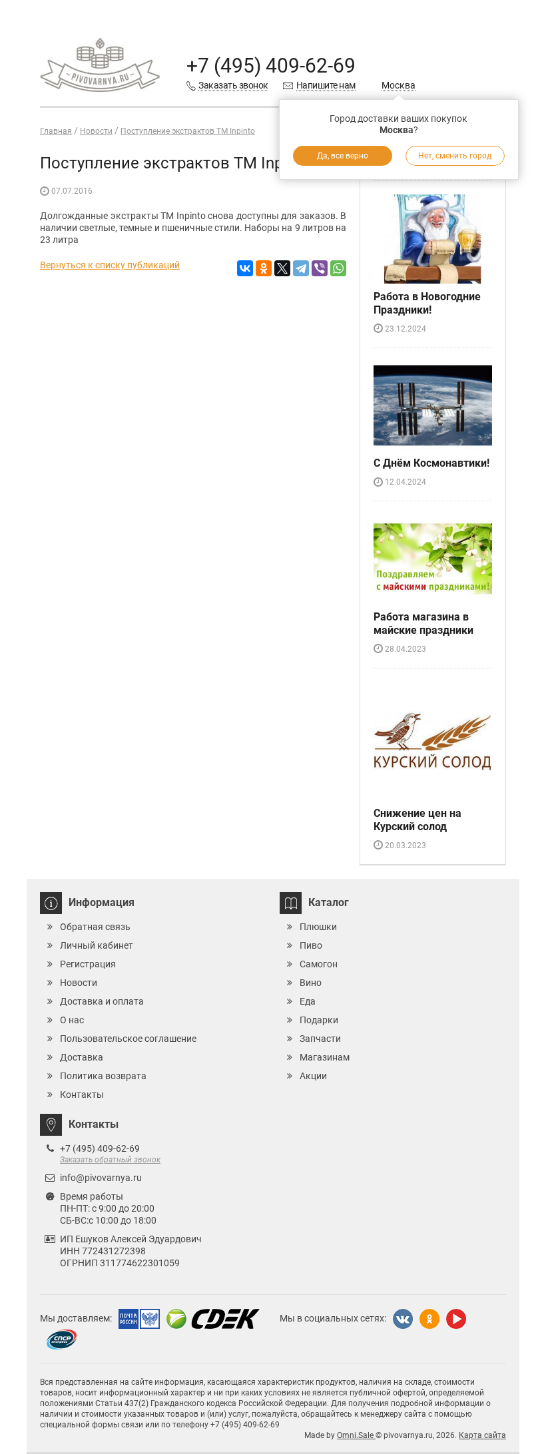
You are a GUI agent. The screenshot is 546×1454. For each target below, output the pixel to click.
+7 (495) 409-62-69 (271, 65)
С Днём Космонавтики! (431, 463)
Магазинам (325, 1057)
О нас (72, 1020)
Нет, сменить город (454, 155)
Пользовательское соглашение (128, 1038)
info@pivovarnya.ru (101, 1177)
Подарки (319, 1020)
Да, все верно (342, 155)
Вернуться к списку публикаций (110, 265)
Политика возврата (103, 1076)
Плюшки (318, 926)
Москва (398, 85)
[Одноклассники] (264, 268)
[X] (282, 268)
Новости (78, 982)
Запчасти (320, 1038)
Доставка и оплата (102, 1001)
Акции (313, 1076)
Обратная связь (95, 926)
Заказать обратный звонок (110, 1159)
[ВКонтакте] (245, 268)
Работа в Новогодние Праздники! (427, 303)
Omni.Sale (356, 1435)
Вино (311, 982)
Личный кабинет (96, 945)
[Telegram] (301, 268)
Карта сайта (482, 1435)
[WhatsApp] (338, 268)
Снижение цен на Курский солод (417, 820)
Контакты (82, 1094)
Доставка (81, 1057)
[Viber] (320, 268)
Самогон (319, 964)
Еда (308, 1001)
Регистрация (88, 964)
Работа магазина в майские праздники (423, 623)
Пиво (311, 945)
